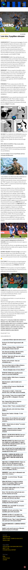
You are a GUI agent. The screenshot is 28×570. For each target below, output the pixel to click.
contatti (5, 559)
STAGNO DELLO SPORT (9, 550)
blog (4, 556)
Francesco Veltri (4, 38)
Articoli (2, 34)
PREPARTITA (6, 536)
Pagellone (6, 34)
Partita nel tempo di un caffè (13, 538)
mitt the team (6, 558)
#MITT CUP (6, 548)
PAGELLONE (6, 540)
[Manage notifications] (25, 567)
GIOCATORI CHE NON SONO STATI (12, 546)
